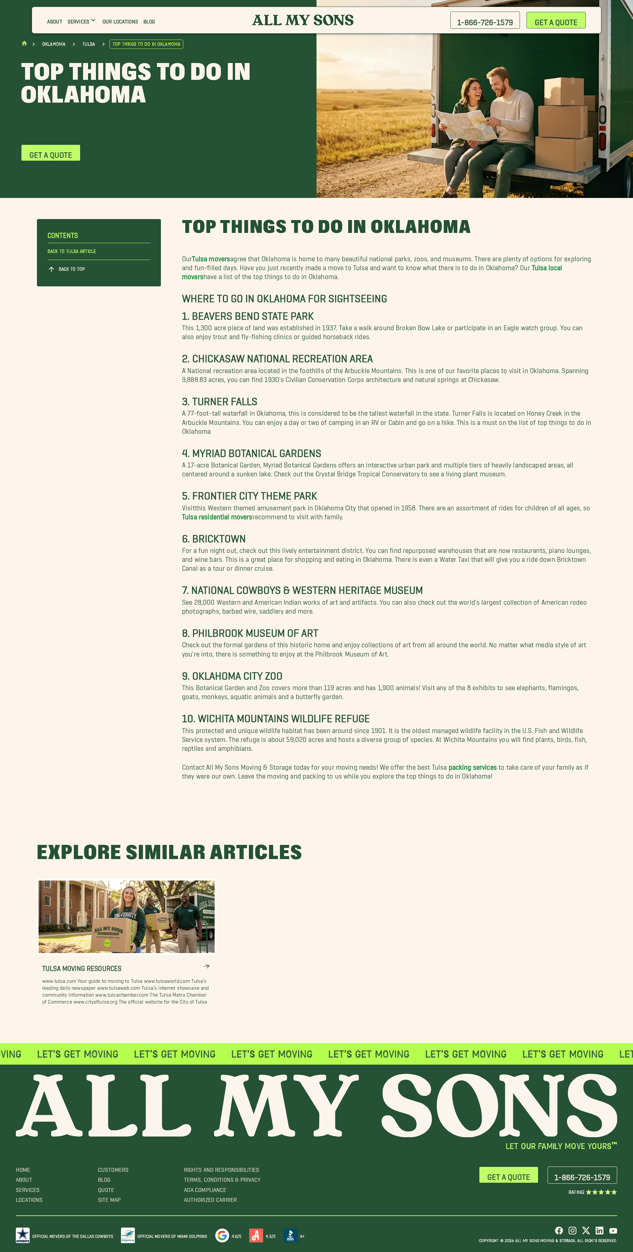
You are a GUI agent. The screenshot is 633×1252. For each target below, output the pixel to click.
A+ (302, 1235)
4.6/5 (237, 1235)
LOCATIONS (29, 1198)
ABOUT (24, 1178)
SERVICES (28, 1188)
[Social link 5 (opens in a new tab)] (613, 1233)
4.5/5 (271, 1235)
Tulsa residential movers (217, 514)
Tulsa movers (211, 256)
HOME (23, 1168)
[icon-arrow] (206, 966)
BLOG (104, 1178)
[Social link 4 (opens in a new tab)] (599, 1233)
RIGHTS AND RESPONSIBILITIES (221, 1168)
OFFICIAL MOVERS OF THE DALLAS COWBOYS (72, 1235)
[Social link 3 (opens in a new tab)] (586, 1233)
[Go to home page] (24, 45)
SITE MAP (109, 1198)
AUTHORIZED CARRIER (210, 1198)
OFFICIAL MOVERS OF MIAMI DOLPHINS (172, 1235)
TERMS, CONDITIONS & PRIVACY (222, 1178)
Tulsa (88, 44)
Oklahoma (53, 44)
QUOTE (106, 1188)
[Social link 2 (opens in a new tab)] (572, 1233)
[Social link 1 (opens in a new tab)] (559, 1233)
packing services (473, 765)
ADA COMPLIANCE (205, 1188)
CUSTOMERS (113, 1168)
